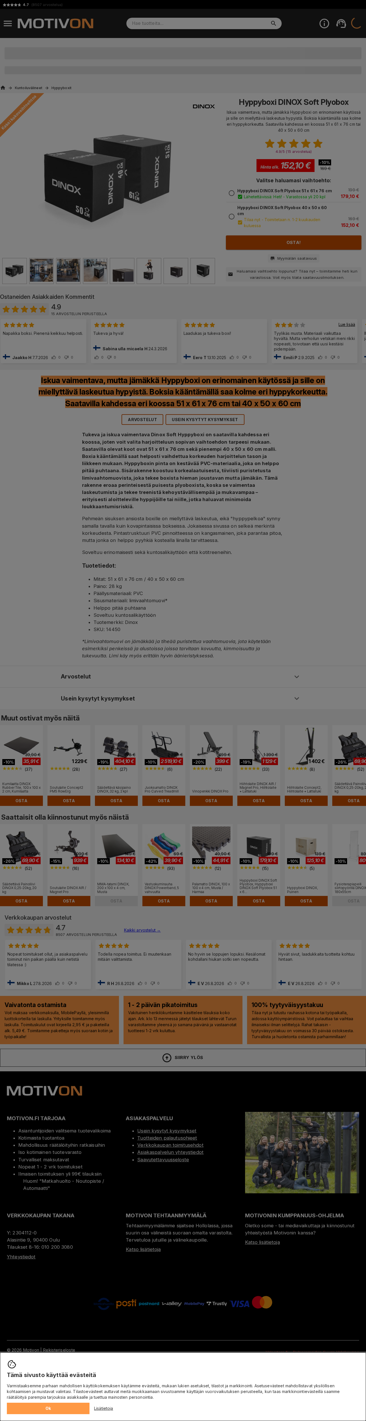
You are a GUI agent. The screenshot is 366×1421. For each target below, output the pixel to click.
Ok (48, 1408)
